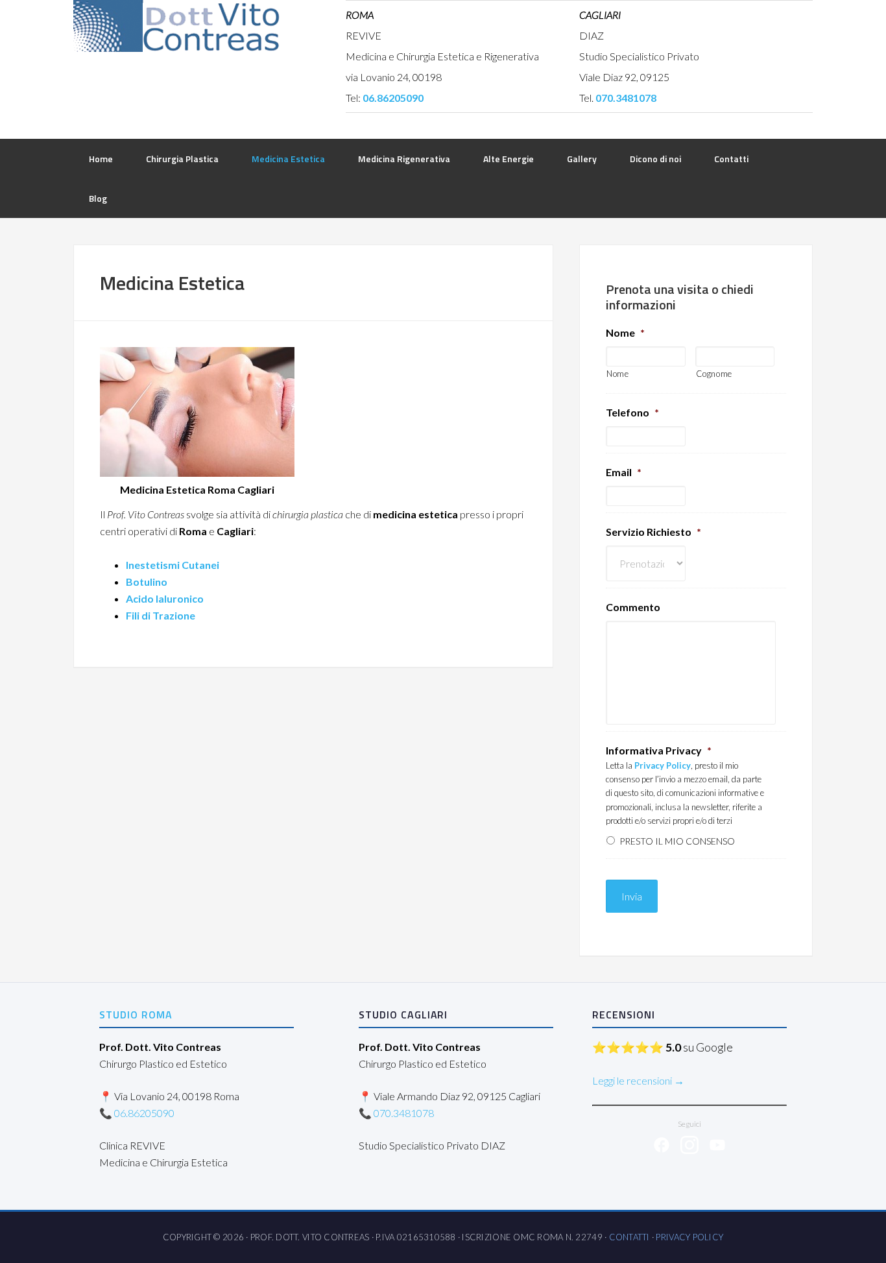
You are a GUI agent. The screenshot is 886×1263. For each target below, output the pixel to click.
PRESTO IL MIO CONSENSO (677, 841)
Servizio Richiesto (653, 531)
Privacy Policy (689, 1237)
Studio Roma (136, 1014)
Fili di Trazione (160, 615)
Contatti (629, 1237)
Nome (625, 332)
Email (623, 472)
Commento (633, 607)
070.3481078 (404, 1113)
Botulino (146, 581)
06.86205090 (144, 1113)
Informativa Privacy (659, 750)
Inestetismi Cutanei (172, 565)
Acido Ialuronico (165, 598)
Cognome (714, 373)
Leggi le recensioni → (638, 1080)
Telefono (632, 412)
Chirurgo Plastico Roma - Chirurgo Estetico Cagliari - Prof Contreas (177, 26)
